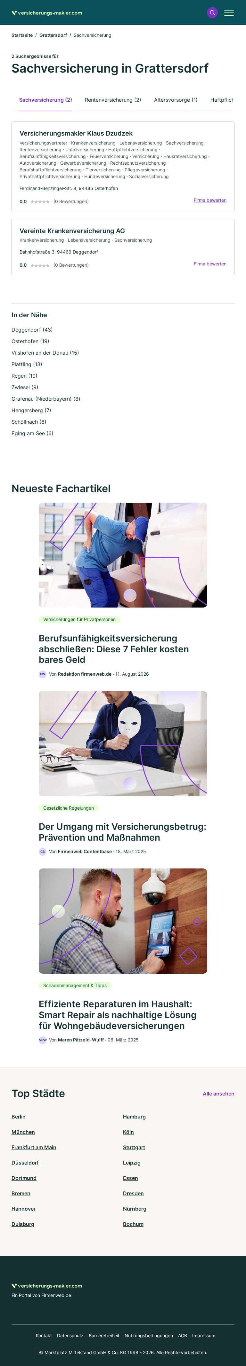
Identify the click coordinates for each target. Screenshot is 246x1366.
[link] (123, 166)
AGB (182, 1335)
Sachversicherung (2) (45, 100)
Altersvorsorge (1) (176, 100)
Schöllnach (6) (29, 422)
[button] (212, 12)
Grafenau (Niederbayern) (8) (46, 399)
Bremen (21, 1193)
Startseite (22, 35)
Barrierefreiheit (104, 1335)
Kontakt (44, 1335)
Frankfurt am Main (34, 1147)
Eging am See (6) (32, 433)
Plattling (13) (27, 364)
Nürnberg (134, 1208)
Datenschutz (70, 1335)
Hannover (24, 1208)
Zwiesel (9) (25, 387)
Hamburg (134, 1116)
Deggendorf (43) (32, 329)
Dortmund (24, 1178)
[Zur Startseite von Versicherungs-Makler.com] (47, 12)
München (23, 1132)
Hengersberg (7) (31, 410)
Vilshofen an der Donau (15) (45, 352)
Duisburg (23, 1224)
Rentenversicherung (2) (113, 100)
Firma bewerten (210, 200)
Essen (130, 1178)
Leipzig (132, 1162)
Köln (128, 1132)
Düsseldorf (25, 1162)
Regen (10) (24, 376)
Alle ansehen (218, 1093)
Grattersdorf (53, 35)
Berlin (19, 1116)
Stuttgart (134, 1147)
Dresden (133, 1193)
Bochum (133, 1224)
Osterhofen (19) (30, 341)
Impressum (203, 1335)
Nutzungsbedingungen (149, 1335)
